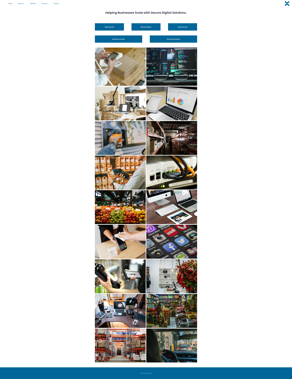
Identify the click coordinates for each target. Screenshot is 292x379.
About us (21, 3)
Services (44, 3)
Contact (56, 3)
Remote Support (146, 27)
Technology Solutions (173, 39)
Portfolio (33, 3)
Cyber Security (109, 27)
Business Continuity (118, 39)
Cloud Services (182, 27)
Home (10, 3)
